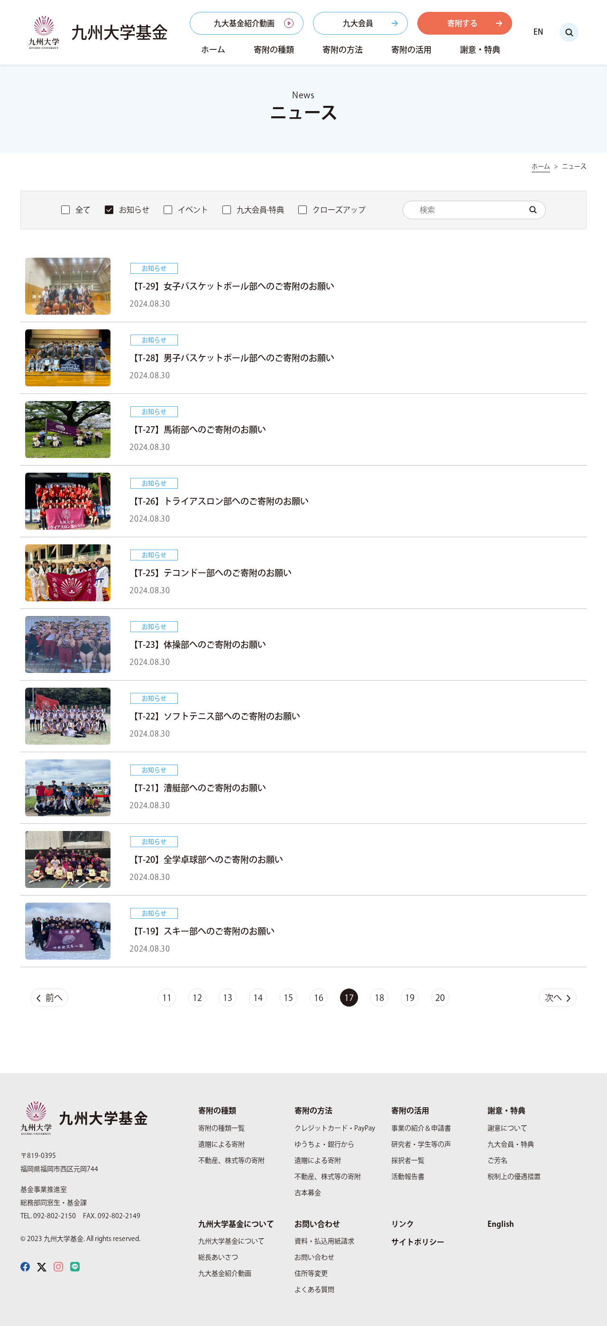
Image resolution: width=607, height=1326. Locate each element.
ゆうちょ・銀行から (324, 1144)
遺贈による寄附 (221, 1144)
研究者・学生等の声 (421, 1144)
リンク (402, 1224)
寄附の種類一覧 (221, 1128)
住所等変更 (311, 1273)
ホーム (213, 50)
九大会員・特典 (510, 1144)
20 (440, 997)
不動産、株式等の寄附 (231, 1160)
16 (318, 997)
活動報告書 (407, 1176)
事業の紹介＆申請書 (421, 1128)
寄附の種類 (274, 50)
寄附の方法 (342, 50)
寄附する (462, 23)
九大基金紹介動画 (244, 23)
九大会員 (358, 23)
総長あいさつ (218, 1257)
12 (197, 997)
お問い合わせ (317, 1224)
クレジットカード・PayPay (334, 1128)
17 (349, 997)
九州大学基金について (236, 1224)
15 (288, 997)
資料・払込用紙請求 (324, 1241)
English (500, 1224)
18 (379, 997)
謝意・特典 (480, 50)
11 (167, 997)
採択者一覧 (407, 1160)
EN (538, 32)
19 (409, 997)
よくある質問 (314, 1289)
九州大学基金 (119, 32)
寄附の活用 (411, 50)
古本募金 (307, 1192)
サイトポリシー (417, 1242)
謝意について (507, 1128)
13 (227, 997)
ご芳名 (497, 1160)
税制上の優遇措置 (514, 1176)
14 (258, 997)
